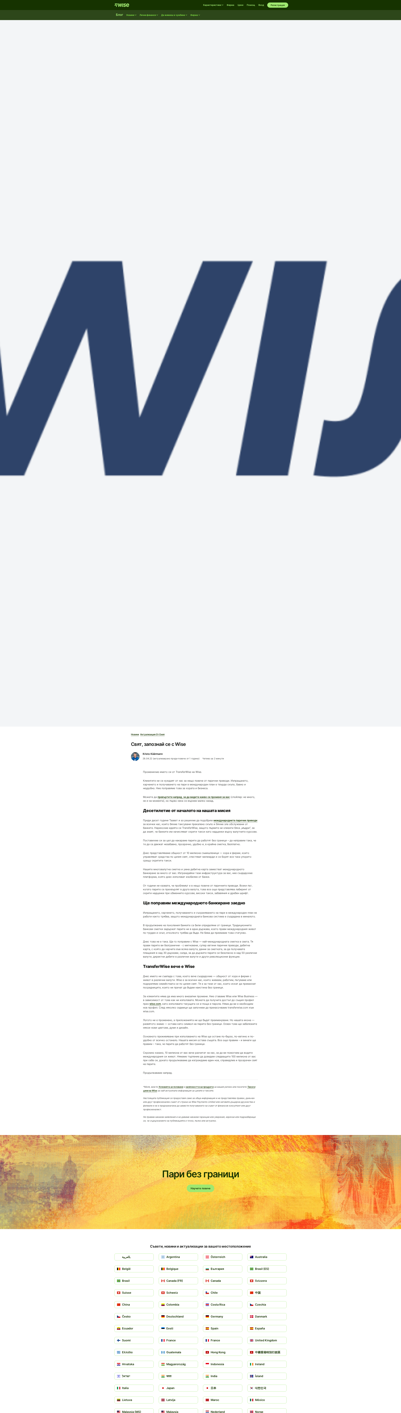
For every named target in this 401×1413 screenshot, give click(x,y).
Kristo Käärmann (153, 753)
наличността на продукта (200, 1086)
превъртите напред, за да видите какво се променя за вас (194, 797)
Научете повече (200, 1188)
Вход (261, 5)
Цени (240, 5)
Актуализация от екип (152, 734)
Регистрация (278, 5)
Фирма (230, 5)
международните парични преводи (235, 820)
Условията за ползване (170, 1086)
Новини (135, 734)
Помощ (251, 5)
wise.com (155, 1003)
